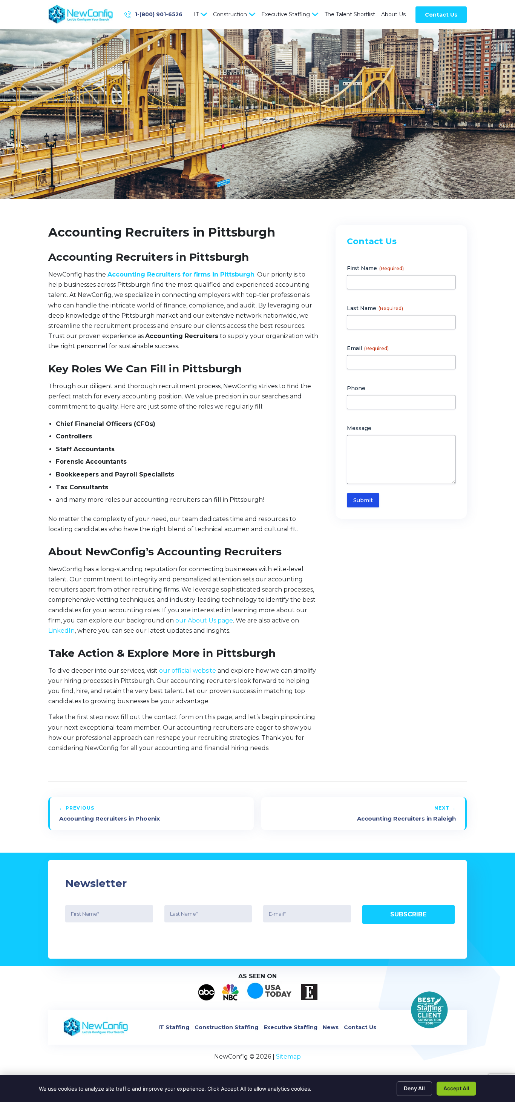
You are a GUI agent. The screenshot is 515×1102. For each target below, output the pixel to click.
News (331, 1027)
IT (196, 14)
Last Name (375, 308)
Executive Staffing (285, 14)
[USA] (269, 992)
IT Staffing (173, 1027)
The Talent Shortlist (350, 14)
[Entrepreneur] (309, 992)
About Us (393, 14)
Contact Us (441, 14)
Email (368, 348)
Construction (230, 14)
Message (359, 428)
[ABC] (206, 992)
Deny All (414, 1088)
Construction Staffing (226, 1027)
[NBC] (230, 992)
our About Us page (204, 620)
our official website (187, 670)
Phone (356, 388)
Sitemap (288, 1056)
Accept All (456, 1088)
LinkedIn (61, 630)
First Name (375, 268)
